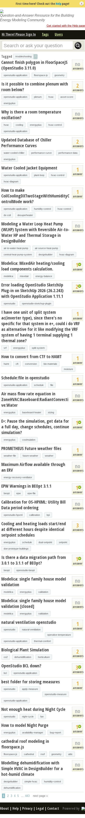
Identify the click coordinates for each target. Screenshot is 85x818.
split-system (38, 348)
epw (18, 493)
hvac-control (55, 125)
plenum (38, 97)
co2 (6, 657)
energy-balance (44, 276)
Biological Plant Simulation (25, 650)
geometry (59, 75)
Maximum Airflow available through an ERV (33, 467)
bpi (48, 515)
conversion (31, 364)
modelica (8, 276)
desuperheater (25, 215)
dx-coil (7, 215)
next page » (40, 795)
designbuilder (46, 254)
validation (43, 592)
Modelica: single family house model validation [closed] (33, 603)
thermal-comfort (42, 641)
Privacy (27, 808)
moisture (68, 369)
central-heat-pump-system (18, 254)
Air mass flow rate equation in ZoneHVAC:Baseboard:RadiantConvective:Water (34, 399)
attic (70, 754)
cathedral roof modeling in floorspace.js (25, 744)
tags (45, 34)
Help (58, 4)
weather (49, 455)
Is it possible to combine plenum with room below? (34, 86)
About (4, 808)
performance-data (67, 153)
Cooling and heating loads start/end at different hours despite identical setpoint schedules (33, 529)
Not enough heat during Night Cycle (33, 709)
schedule (39, 385)
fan (42, 716)
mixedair (24, 276)
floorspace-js (41, 75)
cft (17, 364)
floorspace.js (10, 754)
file (51, 385)
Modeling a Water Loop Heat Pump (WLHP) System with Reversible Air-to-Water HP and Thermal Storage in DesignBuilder (35, 232)
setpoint (63, 542)
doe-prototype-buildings (16, 548)
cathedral (29, 754)
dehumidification (22, 657)
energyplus (9, 103)
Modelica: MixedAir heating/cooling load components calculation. (33, 266)
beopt (7, 493)
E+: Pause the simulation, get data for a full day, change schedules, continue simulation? (35, 426)
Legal (40, 808)
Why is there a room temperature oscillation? (31, 114)
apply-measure (30, 689)
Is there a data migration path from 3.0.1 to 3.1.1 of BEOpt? (33, 560)
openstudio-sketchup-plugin (36, 303)
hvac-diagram (11, 181)
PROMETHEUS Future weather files (31, 448)
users (59, 34)
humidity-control (42, 209)
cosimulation (28, 439)
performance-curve (41, 153)
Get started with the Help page (66, 25)
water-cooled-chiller (14, 153)
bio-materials (50, 364)
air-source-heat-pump (46, 248)
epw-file (31, 493)
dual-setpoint (45, 542)
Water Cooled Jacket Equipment (29, 168)
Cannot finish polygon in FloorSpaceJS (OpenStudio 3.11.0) (34, 65)
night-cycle (28, 716)
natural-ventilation (31, 629)
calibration (34, 515)
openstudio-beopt (25, 570)
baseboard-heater (31, 412)
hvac (51, 97)
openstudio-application (15, 75)
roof (43, 754)
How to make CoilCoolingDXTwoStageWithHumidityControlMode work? (35, 195)
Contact (53, 808)
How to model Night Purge (24, 725)
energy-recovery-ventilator (18, 477)
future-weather (30, 455)
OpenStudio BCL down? (21, 666)
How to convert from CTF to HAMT (31, 356)
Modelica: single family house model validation (33, 582)
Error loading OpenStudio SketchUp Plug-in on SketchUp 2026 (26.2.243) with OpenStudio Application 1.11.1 (32, 290)
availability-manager (32, 732)
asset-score (66, 97)
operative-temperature (59, 634)
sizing (51, 412)
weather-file (10, 455)
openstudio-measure (55, 694)
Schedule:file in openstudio (25, 378)
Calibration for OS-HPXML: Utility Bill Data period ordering (33, 505)
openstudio (9, 303)
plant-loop (39, 175)
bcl (5, 673)
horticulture (44, 657)
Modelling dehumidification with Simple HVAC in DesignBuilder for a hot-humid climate (32, 768)
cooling (19, 125)
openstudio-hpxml (13, 515)
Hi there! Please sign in (19, 34)
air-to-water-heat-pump (16, 248)
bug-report (55, 732)
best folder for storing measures (30, 682)
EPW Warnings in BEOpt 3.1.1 (26, 486)
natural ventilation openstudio (28, 622)
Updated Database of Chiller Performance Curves (26, 142)
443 (27, 795)
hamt (6, 364)
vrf (5, 348)
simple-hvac (30, 781)
